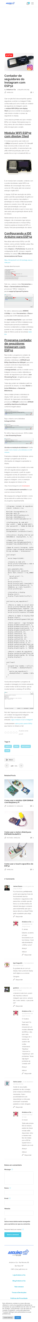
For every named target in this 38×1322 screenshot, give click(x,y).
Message (7, 1169)
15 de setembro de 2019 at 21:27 (27, 924)
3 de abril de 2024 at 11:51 (27, 1115)
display (8, 746)
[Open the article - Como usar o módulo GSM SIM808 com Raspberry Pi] (11, 788)
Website (7, 1208)
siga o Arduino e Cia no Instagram (21, 719)
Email (6, 1198)
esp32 (16, 746)
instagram (26, 746)
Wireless (10, 92)
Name (6, 1188)
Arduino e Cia (11, 89)
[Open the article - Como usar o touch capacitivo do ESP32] (11, 852)
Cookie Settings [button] (8, 1317)
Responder (19, 916)
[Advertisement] (19, 27)
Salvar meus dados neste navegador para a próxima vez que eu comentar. (17, 1223)
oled (7, 750)
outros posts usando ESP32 (23, 723)
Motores (10, 837)
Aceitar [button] (18, 1317)
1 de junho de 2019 (23, 89)
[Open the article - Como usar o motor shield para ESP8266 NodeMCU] (11, 820)
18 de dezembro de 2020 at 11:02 (27, 1013)
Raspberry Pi (11, 806)
